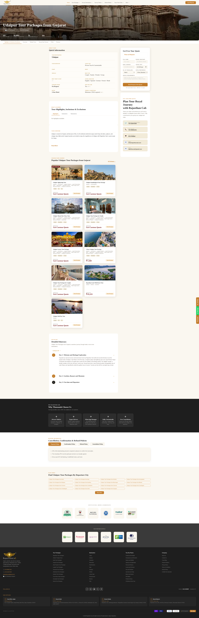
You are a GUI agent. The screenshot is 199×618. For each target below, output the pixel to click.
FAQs (52, 42)
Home (68, 2)
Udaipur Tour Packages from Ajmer (56, 479)
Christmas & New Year (130, 581)
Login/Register (190, 2)
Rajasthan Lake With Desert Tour (94, 282)
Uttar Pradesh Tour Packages (59, 564)
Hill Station (128, 576)
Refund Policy (84, 444)
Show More (99, 492)
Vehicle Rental (108, 2)
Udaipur (91, 557)
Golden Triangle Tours (57, 557)
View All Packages (24, 30)
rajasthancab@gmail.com (9, 574)
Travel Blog (164, 560)
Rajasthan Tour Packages (58, 555)
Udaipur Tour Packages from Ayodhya (83, 482)
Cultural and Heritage (130, 555)
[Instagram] (90, 589)
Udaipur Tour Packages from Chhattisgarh (58, 488)
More (127, 2)
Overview (25, 42)
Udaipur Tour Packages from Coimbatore (83, 485)
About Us (164, 555)
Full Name (125, 59)
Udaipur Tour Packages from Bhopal (134, 482)
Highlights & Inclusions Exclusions (12, 42)
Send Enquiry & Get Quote (135, 84)
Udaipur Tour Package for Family (94, 216)
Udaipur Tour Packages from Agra (82, 479)
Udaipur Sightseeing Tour (59, 182)
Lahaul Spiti (91, 574)
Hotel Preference (141, 70)
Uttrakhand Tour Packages (58, 571)
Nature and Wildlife (130, 560)
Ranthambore (92, 564)
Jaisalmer (91, 560)
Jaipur (90, 555)
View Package (77, 193)
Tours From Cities (118, 2)
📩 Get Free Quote (10, 30)
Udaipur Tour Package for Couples (62, 282)
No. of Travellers (128, 70)
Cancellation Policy (98, 444)
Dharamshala (92, 576)
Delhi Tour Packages (57, 560)
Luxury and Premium (130, 567)
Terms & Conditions (166, 567)
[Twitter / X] (97, 589)
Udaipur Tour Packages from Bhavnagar (109, 482)
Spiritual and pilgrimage (131, 562)
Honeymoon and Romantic (131, 557)
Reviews (58, 42)
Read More (54, 145)
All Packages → (112, 161)
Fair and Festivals (129, 569)
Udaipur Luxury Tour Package (61, 249)
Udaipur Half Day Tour (59, 316)
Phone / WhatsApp (140, 59)
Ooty (90, 581)
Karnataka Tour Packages (58, 578)
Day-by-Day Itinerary (43, 42)
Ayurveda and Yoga (130, 571)
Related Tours (33, 42)
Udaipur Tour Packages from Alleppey (57, 482)
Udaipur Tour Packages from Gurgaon (109, 488)
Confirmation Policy (69, 444)
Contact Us (164, 557)
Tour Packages (75, 2)
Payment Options (165, 562)
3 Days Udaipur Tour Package (93, 249)
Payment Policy (55, 444)
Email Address (127, 64)
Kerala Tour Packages (57, 581)
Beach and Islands (130, 574)
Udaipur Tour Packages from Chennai (109, 485)
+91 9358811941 (7, 569)
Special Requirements (129, 75)
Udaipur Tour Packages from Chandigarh (135, 485)
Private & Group (129, 578)
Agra (90, 567)
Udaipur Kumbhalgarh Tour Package (95, 182)
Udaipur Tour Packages (11, 21)
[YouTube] (94, 589)
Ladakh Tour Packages (58, 567)
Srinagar (91, 569)
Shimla (90, 571)
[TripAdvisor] (101, 589)
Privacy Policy (165, 564)
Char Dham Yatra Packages (59, 576)
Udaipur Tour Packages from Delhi (82, 488)
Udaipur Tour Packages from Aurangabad (135, 479)
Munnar (91, 578)
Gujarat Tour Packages (58, 562)
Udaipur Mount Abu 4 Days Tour (61, 216)
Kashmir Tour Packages (58, 574)
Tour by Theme (98, 2)
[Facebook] (87, 589)
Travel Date (139, 64)
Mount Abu (91, 562)
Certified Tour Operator (167, 571)
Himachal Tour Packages (58, 569)
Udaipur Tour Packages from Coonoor (57, 485)
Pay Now (193, 611)
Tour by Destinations (86, 2)
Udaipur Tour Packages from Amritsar (109, 479)
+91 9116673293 (7, 572)
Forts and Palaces (129, 564)
